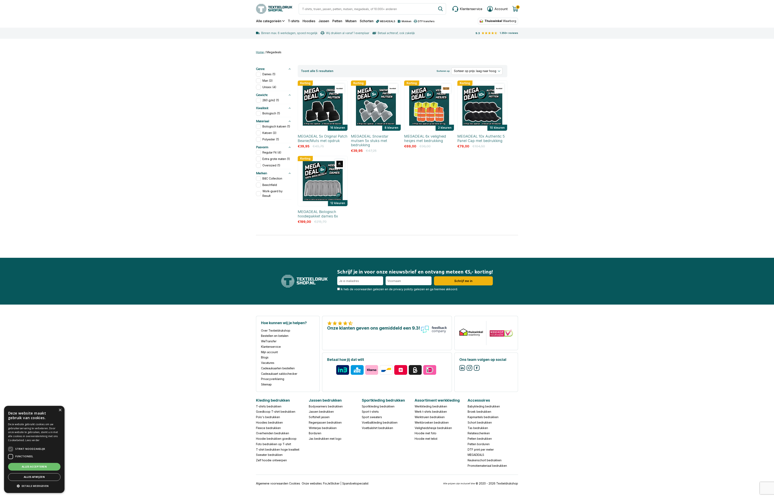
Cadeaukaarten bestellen (278, 368)
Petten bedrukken (480, 438)
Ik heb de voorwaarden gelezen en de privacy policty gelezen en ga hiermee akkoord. (399, 289)
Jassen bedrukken (321, 411)
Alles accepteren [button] (34, 466)
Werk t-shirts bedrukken (431, 411)
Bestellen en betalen (274, 335)
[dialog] (34, 449)
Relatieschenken (479, 433)
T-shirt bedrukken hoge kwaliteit (277, 449)
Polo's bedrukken (268, 417)
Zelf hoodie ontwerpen (271, 460)
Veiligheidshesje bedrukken (433, 428)
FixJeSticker (331, 483)
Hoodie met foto (425, 433)
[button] (34, 486)
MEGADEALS (476, 454)
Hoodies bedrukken (269, 422)
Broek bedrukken (479, 411)
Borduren (315, 433)
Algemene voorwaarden (272, 483)
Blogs (264, 357)
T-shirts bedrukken (268, 406)
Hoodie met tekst (426, 438)
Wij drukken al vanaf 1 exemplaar (347, 33)
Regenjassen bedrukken (325, 422)
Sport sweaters (372, 417)
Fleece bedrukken (268, 428)
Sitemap (266, 384)
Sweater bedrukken (269, 454)
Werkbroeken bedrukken (432, 422)
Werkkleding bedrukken (431, 406)
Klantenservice (271, 346)
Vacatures (267, 362)
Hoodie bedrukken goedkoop (276, 438)
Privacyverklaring (272, 379)
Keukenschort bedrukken (484, 460)
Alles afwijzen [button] (34, 477)
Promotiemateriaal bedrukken (487, 465)
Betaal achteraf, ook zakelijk (396, 33)
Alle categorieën (268, 21)
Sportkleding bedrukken (378, 406)
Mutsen (351, 21)
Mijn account (269, 352)
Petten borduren (479, 444)
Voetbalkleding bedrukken (379, 422)
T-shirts (293, 21)
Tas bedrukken (478, 428)
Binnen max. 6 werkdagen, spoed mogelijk (289, 33)
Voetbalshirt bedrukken (377, 428)
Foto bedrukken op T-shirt (273, 444)
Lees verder (32, 440)
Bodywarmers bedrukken (326, 406)
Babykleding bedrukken (484, 406)
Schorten (366, 21)
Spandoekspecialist (355, 483)
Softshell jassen (319, 417)
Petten (337, 21)
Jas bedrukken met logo (325, 438)
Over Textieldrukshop (275, 330)
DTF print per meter (481, 449)
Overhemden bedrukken (272, 433)
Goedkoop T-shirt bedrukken (275, 411)
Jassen (323, 21)
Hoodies (309, 21)
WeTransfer (269, 341)
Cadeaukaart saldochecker (279, 373)
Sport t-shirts (370, 411)
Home (260, 52)
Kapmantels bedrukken (483, 417)
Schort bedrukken (480, 422)
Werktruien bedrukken (430, 417)
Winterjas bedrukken (323, 428)
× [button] (59, 410)
